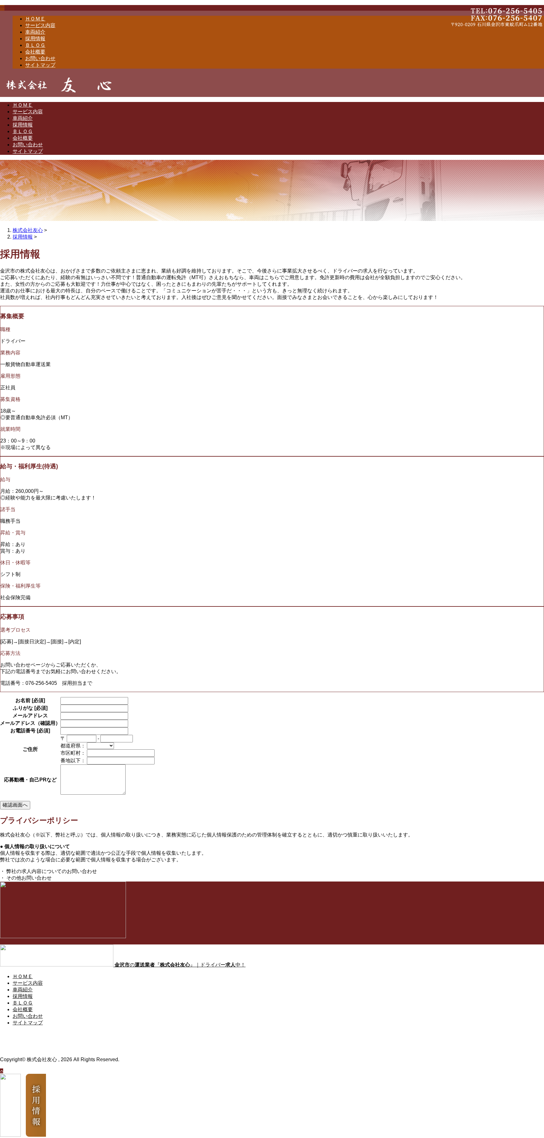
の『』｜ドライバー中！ (180, 964)
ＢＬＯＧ (35, 45)
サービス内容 (40, 25)
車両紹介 (35, 32)
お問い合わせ (40, 58)
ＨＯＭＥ (35, 18)
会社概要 (35, 51)
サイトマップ (40, 65)
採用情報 (35, 38)
